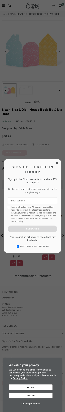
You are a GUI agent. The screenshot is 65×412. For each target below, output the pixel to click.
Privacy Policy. (20, 378)
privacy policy (17, 221)
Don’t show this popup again (34, 246)
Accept (30, 387)
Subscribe (32, 228)
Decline (30, 395)
